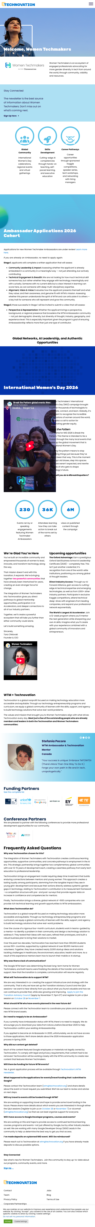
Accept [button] (8, 1221)
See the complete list (14, 792)
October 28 (19, 998)
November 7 (34, 998)
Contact (8, 1190)
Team (6, 1195)
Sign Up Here (10, 115)
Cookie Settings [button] (21, 1221)
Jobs (49, 1190)
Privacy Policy (10, 1199)
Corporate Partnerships (15, 1203)
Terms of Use (53, 1199)
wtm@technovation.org (54, 1085)
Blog (49, 1195)
